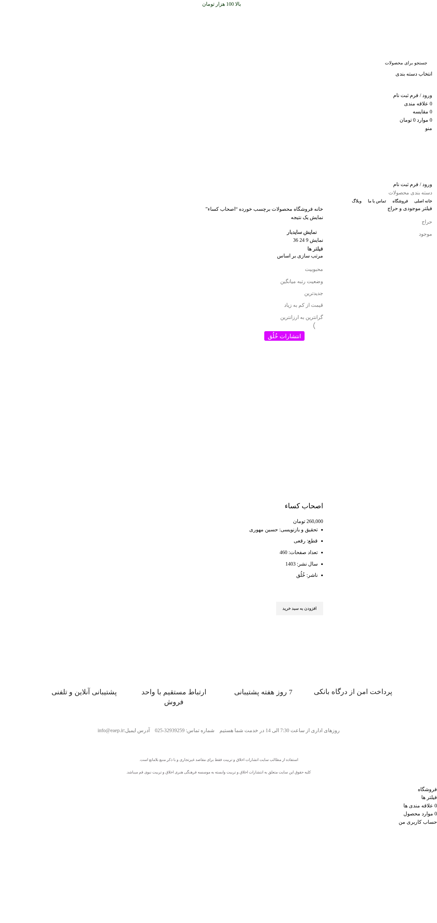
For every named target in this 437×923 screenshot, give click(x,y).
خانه (318, 209)
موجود (425, 234)
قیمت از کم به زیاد (303, 305)
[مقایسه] (315, 493)
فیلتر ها (315, 248)
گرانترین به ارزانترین (301, 317)
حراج (427, 222)
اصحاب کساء (304, 506)
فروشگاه (302, 209)
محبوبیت (314, 269)
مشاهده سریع (315, 623)
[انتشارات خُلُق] (284, 368)
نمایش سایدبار (302, 232)
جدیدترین (313, 293)
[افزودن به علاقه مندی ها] (315, 594)
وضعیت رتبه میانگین (301, 281)
